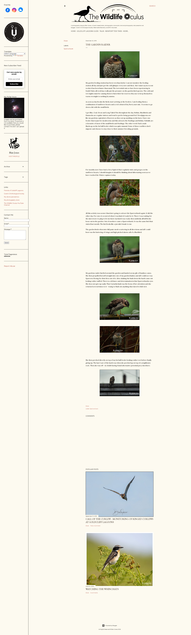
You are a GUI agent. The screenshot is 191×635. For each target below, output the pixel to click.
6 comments (94, 592)
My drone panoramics (11, 197)
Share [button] (66, 41)
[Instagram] (14, 10)
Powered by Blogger (111, 625)
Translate (20, 56)
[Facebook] (7, 10)
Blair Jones (14, 152)
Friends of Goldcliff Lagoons (13, 190)
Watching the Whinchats (102, 589)
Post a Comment (95, 525)
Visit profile (14, 156)
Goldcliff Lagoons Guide (87, 31)
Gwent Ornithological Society (14, 194)
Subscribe (14, 84)
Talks (102, 31)
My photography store (11, 200)
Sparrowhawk (68, 49)
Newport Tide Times (113, 31)
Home (73, 31)
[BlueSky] (20, 9)
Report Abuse (9, 266)
